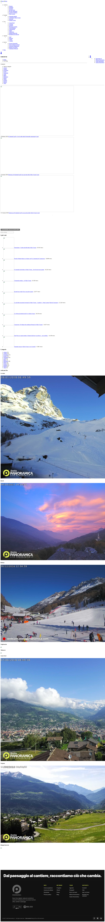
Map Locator (12, 14)
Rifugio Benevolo (13, 33)
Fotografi (71, 890)
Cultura (5, 69)
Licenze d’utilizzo (13, 12)
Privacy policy (47, 894)
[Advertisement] (52, 860)
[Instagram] (97, 918)
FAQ (83, 890)
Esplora (11, 6)
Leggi (37, 136)
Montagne (5, 76)
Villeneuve (11, 32)
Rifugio (5, 82)
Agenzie (71, 888)
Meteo (4, 75)
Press (58, 892)
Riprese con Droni (13, 47)
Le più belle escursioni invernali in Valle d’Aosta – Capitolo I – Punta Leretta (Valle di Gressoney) (36, 302)
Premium (11, 7)
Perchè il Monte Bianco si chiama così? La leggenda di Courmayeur (29, 258)
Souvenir (11, 19)
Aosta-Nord (11, 23)
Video (4, 83)
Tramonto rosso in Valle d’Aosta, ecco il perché (25, 346)
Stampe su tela (12, 20)
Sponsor (11, 38)
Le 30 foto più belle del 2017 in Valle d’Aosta (24, 313)
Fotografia (5, 73)
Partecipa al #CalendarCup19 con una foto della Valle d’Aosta (23, 212)
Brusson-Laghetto (13, 26)
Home (4, 59)
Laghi (4, 74)
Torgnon (11, 25)
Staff (10, 37)
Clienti (10, 39)
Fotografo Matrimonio (14, 46)
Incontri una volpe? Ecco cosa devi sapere (23, 291)
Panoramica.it (99, 58)
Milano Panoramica (100, 60)
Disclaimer (46, 892)
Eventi (4, 71)
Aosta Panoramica (100, 61)
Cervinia (11, 24)
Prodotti (5, 80)
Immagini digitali (13, 16)
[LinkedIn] (101, 918)
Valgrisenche (12, 29)
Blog (4, 50)
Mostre (5, 78)
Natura (4, 79)
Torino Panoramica (100, 62)
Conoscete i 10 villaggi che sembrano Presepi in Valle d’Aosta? (28, 324)
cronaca (5, 67)
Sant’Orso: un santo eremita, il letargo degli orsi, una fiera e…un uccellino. (31, 335)
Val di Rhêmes (12, 28)
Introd (10, 30)
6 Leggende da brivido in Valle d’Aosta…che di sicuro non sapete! (29, 269)
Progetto (59, 888)
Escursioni (5, 70)
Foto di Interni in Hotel (14, 44)
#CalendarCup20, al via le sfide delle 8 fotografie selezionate (22, 136)
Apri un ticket (85, 892)
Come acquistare (48, 888)
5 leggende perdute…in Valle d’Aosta (22, 280)
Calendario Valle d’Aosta (14, 17)
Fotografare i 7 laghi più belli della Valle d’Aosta (25, 247)
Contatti (11, 41)
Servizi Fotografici (13, 43)
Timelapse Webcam (13, 48)
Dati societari (28, 918)
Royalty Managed (13, 11)
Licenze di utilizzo (48, 890)
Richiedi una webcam (14, 34)
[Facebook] (94, 918)
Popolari (11, 8)
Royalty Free (12, 10)
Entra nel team (73, 892)
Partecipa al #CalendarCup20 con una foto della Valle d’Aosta (22, 174)
